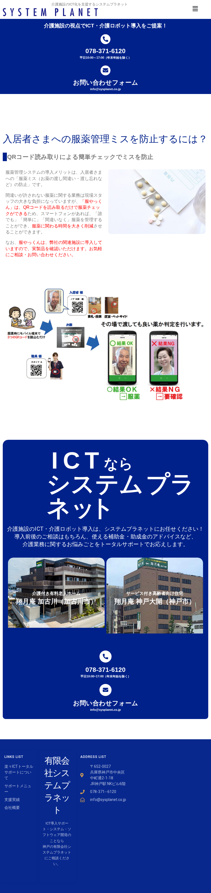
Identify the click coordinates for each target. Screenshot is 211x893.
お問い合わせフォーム (105, 82)
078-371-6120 (105, 51)
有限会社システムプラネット (57, 785)
